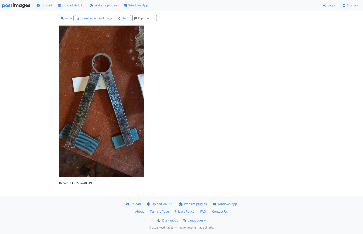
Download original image (97, 18)
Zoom (68, 18)
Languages (195, 220)
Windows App (138, 5)
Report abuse (146, 18)
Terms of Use (159, 211)
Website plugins (106, 5)
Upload (46, 5)
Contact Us (220, 211)
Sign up (352, 5)
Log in (331, 5)
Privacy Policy (184, 211)
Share (125, 18)
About (139, 211)
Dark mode (170, 220)
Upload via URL (73, 5)
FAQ (203, 211)
